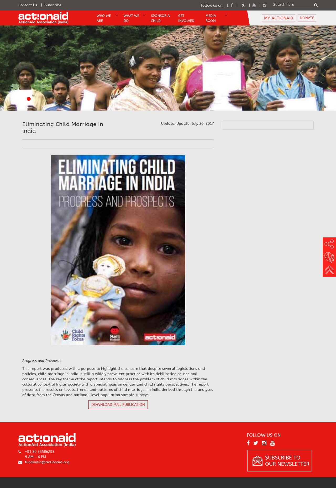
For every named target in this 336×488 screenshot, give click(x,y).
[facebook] (232, 5)
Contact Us (27, 5)
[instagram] (264, 5)
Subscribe (53, 5)
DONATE (307, 18)
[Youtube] (254, 5)
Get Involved (186, 18)
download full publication (118, 404)
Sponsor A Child (160, 18)
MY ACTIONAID (278, 17)
